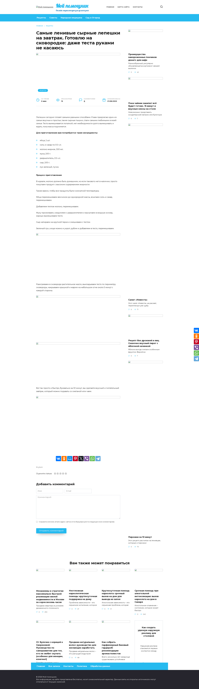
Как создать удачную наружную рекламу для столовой (149, 631)
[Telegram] (98, 458)
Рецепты (41, 18)
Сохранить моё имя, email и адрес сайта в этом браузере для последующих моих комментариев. (77, 522)
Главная (110, 7)
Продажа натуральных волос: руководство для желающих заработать (82, 645)
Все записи (54, 666)
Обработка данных (100, 666)
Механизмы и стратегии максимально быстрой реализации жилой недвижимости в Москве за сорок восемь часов (50, 597)
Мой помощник (72, 5)
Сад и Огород (93, 18)
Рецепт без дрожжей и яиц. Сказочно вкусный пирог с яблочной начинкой (143, 343)
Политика (82, 666)
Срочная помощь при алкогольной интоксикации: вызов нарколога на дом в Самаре (147, 596)
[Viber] (86, 458)
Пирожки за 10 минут (140, 537)
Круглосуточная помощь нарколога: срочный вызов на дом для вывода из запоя (116, 594)
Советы (53, 18)
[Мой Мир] (69, 458)
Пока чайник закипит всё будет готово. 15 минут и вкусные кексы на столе (142, 106)
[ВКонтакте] (58, 458)
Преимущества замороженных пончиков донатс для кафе (142, 57)
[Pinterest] (75, 458)
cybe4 (40, 467)
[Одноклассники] (64, 458)
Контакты (137, 7)
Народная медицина (71, 18)
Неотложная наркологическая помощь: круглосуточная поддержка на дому (83, 594)
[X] (81, 458)
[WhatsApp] (92, 458)
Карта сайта (123, 7)
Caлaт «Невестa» (137, 300)
